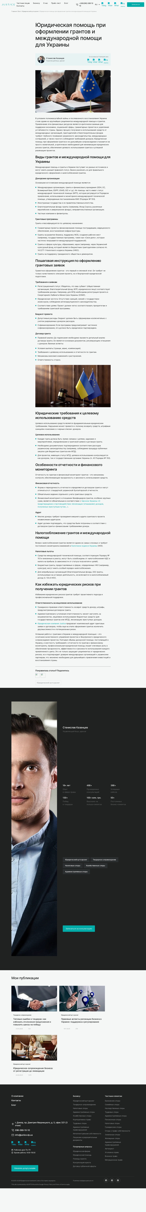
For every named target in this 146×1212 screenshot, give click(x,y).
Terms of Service (61, 1184)
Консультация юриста (82, 1162)
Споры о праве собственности (117, 1131)
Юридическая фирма (81, 1151)
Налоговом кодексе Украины (84, 546)
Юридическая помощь (82, 1155)
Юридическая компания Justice (52, 623)
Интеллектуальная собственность (87, 1133)
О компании (17, 1096)
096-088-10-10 (22, 1130)
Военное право (111, 1156)
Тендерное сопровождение (84, 1104)
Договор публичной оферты (84, 1166)
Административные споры (84, 1112)
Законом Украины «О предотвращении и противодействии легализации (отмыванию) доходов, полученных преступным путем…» (71, 504)
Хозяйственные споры (82, 1116)
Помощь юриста (79, 1159)
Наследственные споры (115, 1108)
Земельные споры (112, 1135)
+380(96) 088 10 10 (86, 4)
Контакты (16, 1100)
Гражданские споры (113, 1127)
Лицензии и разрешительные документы (85, 1138)
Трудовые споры (80, 1123)
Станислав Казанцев (55, 58)
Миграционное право (114, 1160)
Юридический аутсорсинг (48, 683)
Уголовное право (112, 1152)
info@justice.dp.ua (24, 1135)
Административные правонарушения (81, 1128)
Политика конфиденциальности (83, 1180)
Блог (13, 1105)
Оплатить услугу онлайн (24, 1168)
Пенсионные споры (113, 1119)
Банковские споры (112, 1101)
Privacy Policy (48, 1184)
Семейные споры (112, 1104)
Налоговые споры (80, 1108)
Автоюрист (109, 1149)
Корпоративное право (82, 1119)
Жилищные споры (112, 1138)
